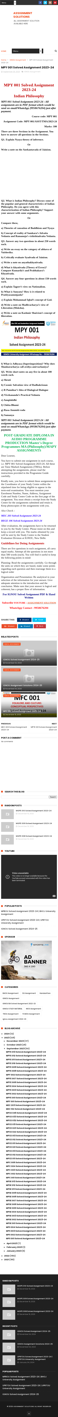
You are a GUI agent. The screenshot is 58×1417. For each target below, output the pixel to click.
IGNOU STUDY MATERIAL (12, 1009)
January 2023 (14, 1251)
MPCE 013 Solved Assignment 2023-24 (26, 1135)
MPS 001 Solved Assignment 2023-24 (25, 1238)
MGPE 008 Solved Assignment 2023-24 (34, 836)
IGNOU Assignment (18, 60)
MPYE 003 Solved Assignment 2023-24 (26, 1090)
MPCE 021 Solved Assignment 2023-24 (26, 1147)
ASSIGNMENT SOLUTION (41, 603)
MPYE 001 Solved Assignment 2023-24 (26, 1097)
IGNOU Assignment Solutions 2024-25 (22, 685)
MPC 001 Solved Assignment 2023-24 (25, 1177)
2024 (7, 1033)
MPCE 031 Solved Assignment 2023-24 (26, 1124)
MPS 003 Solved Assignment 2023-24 (25, 1231)
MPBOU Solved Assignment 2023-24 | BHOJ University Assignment (24, 1378)
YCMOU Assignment (31, 1014)
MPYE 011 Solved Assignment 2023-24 (25, 1059)
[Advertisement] (29, 33)
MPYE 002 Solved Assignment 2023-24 (26, 1093)
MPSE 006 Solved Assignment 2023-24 (26, 1204)
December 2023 (15, 1041)
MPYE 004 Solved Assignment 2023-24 (26, 1086)
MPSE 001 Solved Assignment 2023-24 (26, 1223)
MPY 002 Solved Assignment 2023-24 (25, 1074)
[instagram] (50, 2)
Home (3, 51)
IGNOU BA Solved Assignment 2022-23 (19, 1003)
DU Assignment (29, 993)
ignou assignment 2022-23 (14, 1019)
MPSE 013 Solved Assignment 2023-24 (26, 1181)
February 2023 (15, 1247)
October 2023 (14, 1044)
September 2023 (16, 1048)
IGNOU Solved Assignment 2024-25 (21, 659)
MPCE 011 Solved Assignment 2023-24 (26, 1143)
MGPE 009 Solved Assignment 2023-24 (34, 823)
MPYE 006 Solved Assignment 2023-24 (26, 1082)
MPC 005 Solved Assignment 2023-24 (26, 1162)
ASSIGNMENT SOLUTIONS (22, 15)
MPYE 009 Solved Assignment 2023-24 (26, 1067)
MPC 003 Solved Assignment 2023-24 (26, 1170)
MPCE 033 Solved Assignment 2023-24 (26, 1116)
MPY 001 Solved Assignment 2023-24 (25, 1101)
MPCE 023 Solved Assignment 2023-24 (26, 1128)
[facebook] (40, 2)
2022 (7, 1255)
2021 (6, 1259)
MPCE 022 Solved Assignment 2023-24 (26, 1131)
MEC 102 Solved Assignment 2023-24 (25, 1109)
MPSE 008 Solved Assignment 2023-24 (26, 1196)
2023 (7, 1037)
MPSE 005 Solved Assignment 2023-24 (26, 1208)
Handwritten (45, 993)
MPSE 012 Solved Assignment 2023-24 (26, 1185)
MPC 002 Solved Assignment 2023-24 (26, 1173)
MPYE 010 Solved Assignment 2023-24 (26, 1063)
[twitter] (45, 2)
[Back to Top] (29, 1413)
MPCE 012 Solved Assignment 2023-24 (26, 1139)
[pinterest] (55, 2)
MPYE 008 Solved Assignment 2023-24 (26, 1070)
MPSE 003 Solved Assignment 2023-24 (26, 1215)
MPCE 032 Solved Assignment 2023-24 (26, 1120)
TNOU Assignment (11, 1014)
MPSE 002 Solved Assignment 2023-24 (26, 1219)
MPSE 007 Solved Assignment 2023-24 (26, 1200)
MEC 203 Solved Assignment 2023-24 (25, 1105)
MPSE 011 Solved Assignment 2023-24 (25, 1189)
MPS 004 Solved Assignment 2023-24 (26, 1227)
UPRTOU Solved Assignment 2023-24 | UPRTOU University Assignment (34, 1358)
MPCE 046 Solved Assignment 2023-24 (26, 1112)
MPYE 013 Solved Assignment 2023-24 (26, 1052)
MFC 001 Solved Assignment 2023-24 (22, 711)
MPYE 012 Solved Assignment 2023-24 (26, 1055)
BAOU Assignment (11, 993)
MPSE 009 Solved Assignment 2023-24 (26, 1192)
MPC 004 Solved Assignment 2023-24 (26, 1166)
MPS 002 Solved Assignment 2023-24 (25, 1234)
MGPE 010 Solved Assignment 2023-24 (34, 810)
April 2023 (12, 1243)
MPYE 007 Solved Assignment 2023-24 (26, 1078)
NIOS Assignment (33, 1009)
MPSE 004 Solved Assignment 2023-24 (26, 1211)
